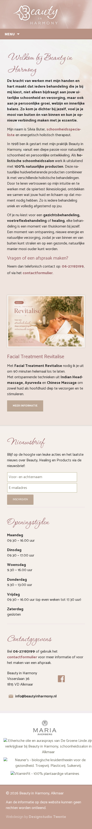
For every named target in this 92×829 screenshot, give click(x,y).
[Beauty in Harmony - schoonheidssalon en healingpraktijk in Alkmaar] (46, 14)
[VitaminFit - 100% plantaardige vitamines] (45, 774)
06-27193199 (73, 266)
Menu (10, 34)
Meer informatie (25, 405)
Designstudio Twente (47, 817)
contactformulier (38, 273)
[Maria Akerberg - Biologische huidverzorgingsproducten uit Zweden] (45, 728)
